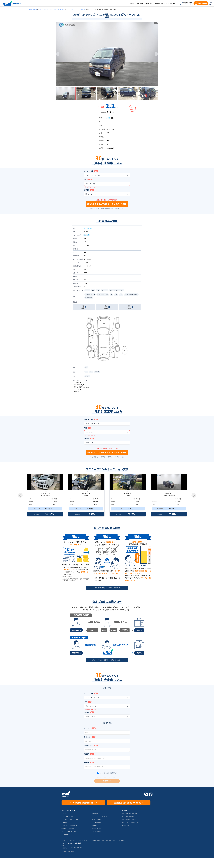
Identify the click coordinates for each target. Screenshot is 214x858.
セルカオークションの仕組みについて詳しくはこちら (106, 660)
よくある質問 (65, 834)
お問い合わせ (122, 840)
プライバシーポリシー (72, 840)
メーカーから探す (130, 3)
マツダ (54, 9)
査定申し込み (125, 825)
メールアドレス (88, 745)
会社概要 (64, 840)
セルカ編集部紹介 (96, 822)
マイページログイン (97, 828)
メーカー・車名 (88, 171)
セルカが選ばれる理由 (67, 816)
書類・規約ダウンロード (111, 840)
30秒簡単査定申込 (202, 3)
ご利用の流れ (148, 3)
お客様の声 (157, 3)
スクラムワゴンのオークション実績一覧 (76, 9)
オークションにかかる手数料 (69, 825)
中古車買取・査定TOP (32, 9)
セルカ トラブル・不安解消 (69, 831)
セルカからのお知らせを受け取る (108, 773)
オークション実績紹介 (128, 816)
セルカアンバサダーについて (99, 816)
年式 (85, 179)
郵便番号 (86, 762)
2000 (108, 118)
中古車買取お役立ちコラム (129, 819)
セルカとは (64, 813)
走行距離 (86, 190)
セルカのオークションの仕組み (70, 819)
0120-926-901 (187, 4)
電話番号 (86, 754)
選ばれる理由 (140, 3)
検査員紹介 (95, 825)
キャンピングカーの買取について (131, 822)
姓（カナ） (87, 728)
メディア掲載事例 (96, 819)
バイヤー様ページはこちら (168, 3)
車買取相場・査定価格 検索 (44, 9)
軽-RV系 (86, 235)
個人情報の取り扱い (107, 777)
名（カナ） (87, 737)
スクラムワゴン (61, 9)
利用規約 (99, 777)
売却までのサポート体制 (68, 828)
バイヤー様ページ (96, 831)
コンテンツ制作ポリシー (84, 840)
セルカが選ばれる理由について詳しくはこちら (106, 588)
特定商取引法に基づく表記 (98, 840)
